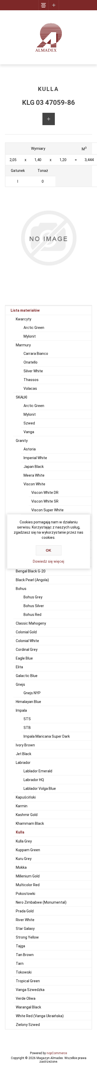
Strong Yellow (27, 937)
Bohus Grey (33, 597)
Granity (22, 441)
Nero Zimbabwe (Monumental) (41, 902)
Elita (19, 667)
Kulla (20, 832)
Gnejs (20, 684)
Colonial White (27, 641)
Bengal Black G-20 (31, 571)
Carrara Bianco (36, 353)
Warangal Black (28, 1007)
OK (48, 550)
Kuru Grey (24, 859)
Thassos (31, 380)
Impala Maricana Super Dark (47, 736)
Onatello (31, 362)
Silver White (33, 371)
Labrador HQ (34, 780)
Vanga (29, 432)
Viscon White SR (44, 501)
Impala (21, 710)
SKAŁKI (21, 397)
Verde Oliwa (25, 998)
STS (27, 719)
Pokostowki (25, 894)
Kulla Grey (24, 841)
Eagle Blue (24, 658)
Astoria (30, 449)
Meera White (34, 475)
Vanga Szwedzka (30, 990)
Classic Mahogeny (31, 623)
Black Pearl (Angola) (32, 580)
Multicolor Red (28, 885)
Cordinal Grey (27, 649)
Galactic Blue (27, 676)
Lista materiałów (25, 310)
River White (25, 920)
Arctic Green (34, 328)
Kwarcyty (23, 319)
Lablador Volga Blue (40, 788)
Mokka (21, 867)
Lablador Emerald (38, 771)
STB (27, 728)
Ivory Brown (25, 745)
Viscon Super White (47, 510)
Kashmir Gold (27, 815)
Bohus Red (32, 615)
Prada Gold (25, 911)
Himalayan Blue (28, 702)
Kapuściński (26, 797)
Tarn (20, 963)
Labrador (23, 763)
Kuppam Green (28, 850)
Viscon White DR (44, 492)
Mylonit (30, 336)
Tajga (20, 946)
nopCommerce (57, 1053)
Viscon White (34, 484)
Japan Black (34, 467)
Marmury (23, 345)
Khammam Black (30, 823)
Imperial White (35, 458)
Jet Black (23, 754)
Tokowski (24, 972)
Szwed (29, 423)
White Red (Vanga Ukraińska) (40, 1016)
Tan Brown (25, 955)
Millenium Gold (28, 876)
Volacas (30, 388)
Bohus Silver (34, 606)
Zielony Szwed (28, 1025)
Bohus (21, 589)
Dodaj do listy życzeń (48, 119)
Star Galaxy (25, 928)
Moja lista (54, 5)
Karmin (21, 806)
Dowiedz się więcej (48, 561)
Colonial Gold (26, 632)
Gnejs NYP (32, 693)
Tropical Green (28, 981)
